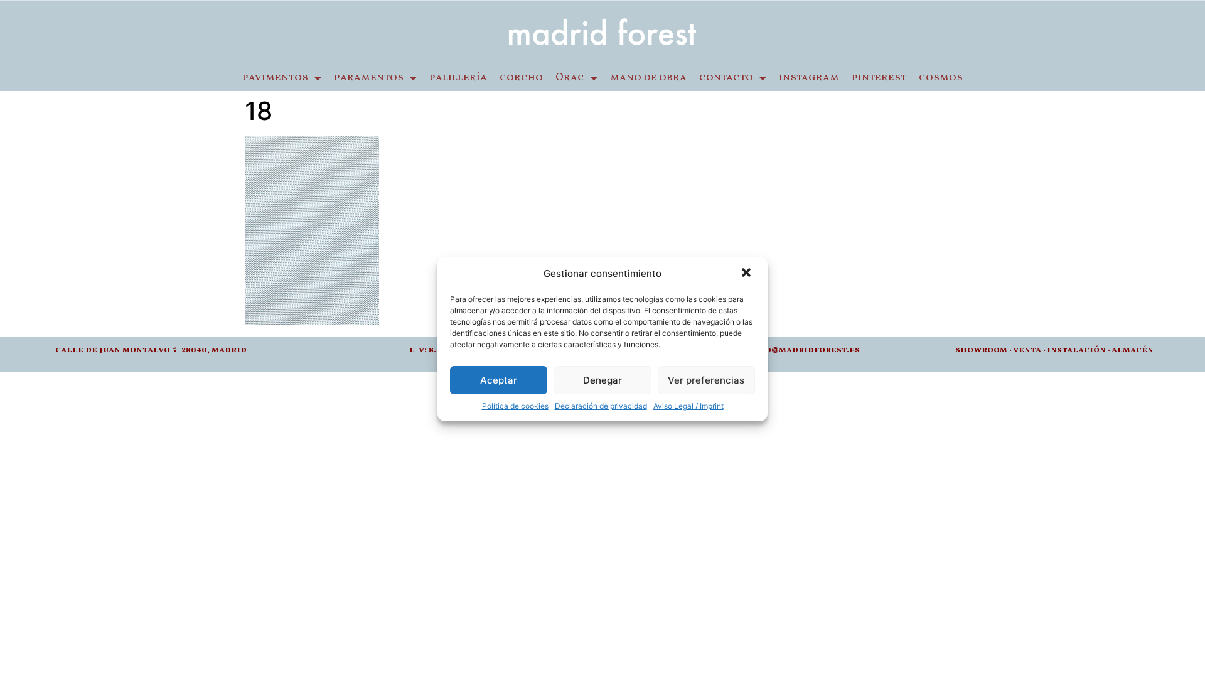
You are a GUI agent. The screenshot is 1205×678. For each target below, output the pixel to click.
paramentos (369, 78)
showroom (981, 350)
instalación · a (1082, 350)
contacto (726, 78)
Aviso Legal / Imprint (688, 406)
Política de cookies (515, 406)
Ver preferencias (706, 380)
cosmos (941, 78)
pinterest (879, 78)
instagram (809, 78)
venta (1027, 350)
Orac (569, 78)
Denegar (602, 380)
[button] (747, 273)
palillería (458, 78)
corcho (521, 78)
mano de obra (648, 78)
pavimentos (275, 78)
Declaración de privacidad (601, 406)
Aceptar (498, 380)
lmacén (1135, 350)
